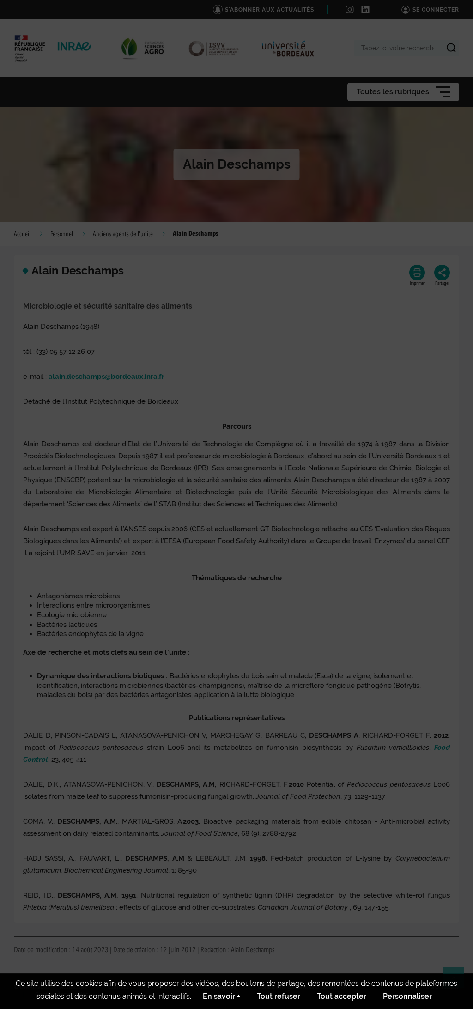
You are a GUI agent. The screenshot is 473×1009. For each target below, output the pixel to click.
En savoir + (221, 996)
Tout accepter (341, 996)
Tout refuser (278, 996)
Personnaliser (407, 996)
